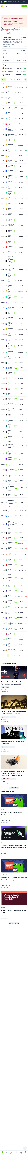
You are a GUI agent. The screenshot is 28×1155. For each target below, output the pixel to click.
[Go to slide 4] (25, 46)
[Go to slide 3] (24, 46)
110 (19, 655)
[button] (14, 788)
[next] (23, 655)
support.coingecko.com (10, 23)
